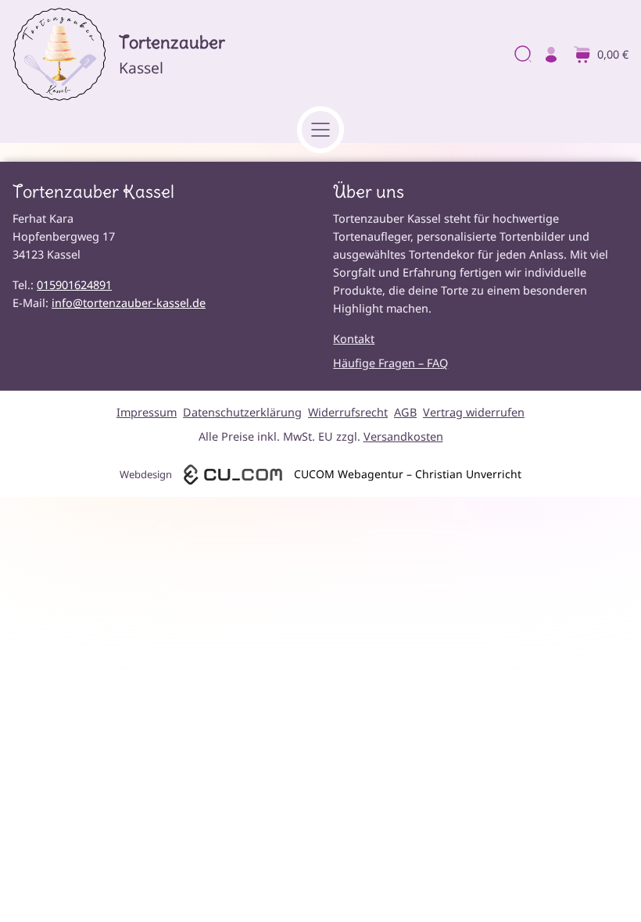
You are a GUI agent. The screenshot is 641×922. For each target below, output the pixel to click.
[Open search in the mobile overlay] (521, 55)
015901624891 (74, 284)
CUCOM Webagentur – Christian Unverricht (407, 473)
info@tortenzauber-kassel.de (129, 302)
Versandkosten (403, 436)
